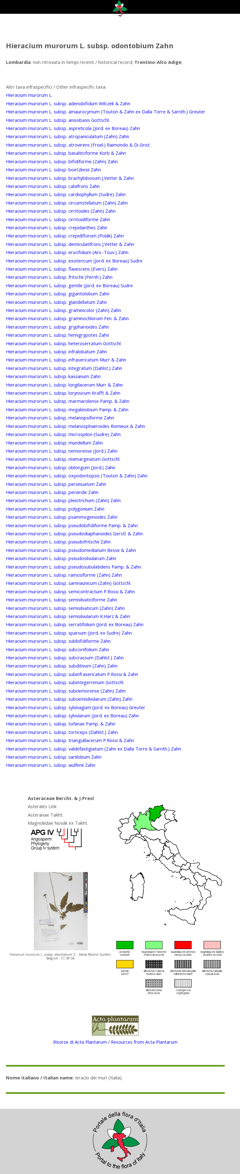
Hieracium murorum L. (29, 95)
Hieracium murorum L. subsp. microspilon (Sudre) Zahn (63, 434)
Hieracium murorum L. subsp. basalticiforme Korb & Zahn (66, 153)
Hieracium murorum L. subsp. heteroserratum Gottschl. (64, 343)
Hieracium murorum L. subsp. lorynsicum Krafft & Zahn (63, 393)
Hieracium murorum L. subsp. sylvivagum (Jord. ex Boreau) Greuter (75, 707)
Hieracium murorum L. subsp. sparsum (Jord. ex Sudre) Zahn (69, 633)
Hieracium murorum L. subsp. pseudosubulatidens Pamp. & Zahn (73, 567)
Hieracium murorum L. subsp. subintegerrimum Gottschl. (65, 682)
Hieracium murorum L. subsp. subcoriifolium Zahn (57, 649)
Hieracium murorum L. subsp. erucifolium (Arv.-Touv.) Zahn (67, 252)
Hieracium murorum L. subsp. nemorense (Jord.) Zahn (62, 451)
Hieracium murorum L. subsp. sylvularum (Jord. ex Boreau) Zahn (72, 715)
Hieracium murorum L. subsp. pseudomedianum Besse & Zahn (71, 550)
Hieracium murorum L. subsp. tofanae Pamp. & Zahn (60, 723)
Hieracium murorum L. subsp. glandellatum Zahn (56, 302)
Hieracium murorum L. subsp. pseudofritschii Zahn (58, 541)
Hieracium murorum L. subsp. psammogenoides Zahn (62, 517)
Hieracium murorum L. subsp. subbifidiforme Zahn (58, 641)
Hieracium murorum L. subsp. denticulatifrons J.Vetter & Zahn (70, 244)
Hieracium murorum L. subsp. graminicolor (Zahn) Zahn (63, 310)
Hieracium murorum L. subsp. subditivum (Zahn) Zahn (62, 665)
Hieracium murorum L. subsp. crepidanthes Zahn (56, 227)
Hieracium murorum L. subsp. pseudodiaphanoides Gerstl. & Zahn (74, 533)
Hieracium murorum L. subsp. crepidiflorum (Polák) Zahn (65, 235)
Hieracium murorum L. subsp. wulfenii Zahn (50, 765)
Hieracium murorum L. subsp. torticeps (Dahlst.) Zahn (62, 732)
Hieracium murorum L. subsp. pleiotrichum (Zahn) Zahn (63, 500)
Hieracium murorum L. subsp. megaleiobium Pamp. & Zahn (67, 409)
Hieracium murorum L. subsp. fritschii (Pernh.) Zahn (59, 277)
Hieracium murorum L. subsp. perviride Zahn (52, 492)
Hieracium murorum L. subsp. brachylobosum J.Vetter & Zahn (70, 178)
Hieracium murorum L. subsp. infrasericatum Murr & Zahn (66, 359)
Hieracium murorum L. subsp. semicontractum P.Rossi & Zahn (70, 591)
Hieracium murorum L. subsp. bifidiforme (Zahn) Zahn (62, 161)
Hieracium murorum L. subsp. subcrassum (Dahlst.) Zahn (65, 657)
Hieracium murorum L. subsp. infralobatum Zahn (56, 351)
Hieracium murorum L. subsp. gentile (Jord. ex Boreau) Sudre (69, 285)
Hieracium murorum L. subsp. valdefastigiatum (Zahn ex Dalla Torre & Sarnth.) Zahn (93, 748)
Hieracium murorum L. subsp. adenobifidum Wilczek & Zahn (68, 103)
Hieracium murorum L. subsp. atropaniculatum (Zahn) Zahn (67, 136)
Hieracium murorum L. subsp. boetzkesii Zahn (53, 169)
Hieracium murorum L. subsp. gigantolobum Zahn (57, 293)
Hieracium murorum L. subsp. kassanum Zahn (53, 376)
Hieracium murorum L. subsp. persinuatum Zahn (56, 484)
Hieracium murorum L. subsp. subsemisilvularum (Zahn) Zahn (69, 699)
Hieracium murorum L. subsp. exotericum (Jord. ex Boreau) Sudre (74, 260)
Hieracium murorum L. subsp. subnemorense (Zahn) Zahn (66, 691)
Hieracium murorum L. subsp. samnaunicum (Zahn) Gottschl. (68, 583)
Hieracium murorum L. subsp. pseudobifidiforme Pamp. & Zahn (72, 525)
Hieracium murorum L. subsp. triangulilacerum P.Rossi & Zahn (70, 740)
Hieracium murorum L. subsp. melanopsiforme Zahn (60, 417)
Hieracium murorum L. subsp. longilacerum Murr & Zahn (64, 385)
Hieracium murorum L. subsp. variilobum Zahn (54, 757)
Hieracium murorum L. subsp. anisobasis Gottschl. (58, 120)
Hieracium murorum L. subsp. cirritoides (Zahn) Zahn (61, 211)
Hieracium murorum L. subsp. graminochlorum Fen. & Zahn (67, 318)
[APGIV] (55, 850)
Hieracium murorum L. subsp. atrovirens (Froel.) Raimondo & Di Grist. (78, 145)
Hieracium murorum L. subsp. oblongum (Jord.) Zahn (60, 467)
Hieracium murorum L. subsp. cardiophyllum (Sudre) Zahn (66, 194)
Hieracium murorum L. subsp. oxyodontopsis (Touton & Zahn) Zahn (77, 475)
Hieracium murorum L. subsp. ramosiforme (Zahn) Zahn (64, 575)
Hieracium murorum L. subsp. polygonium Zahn (55, 509)
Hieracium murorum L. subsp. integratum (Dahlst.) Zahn (64, 368)
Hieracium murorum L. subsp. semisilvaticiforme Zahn (61, 599)
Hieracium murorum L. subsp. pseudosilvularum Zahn (61, 558)
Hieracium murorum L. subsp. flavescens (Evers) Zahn (62, 269)
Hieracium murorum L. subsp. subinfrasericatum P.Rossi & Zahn (72, 674)
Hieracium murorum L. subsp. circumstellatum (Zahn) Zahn (67, 203)
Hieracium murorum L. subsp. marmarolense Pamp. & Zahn (67, 401)
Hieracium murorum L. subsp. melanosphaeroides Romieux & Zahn (75, 426)
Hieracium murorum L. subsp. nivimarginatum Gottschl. (63, 459)
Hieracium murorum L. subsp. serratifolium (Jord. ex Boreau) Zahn (74, 624)
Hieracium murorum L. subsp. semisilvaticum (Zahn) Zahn (65, 608)
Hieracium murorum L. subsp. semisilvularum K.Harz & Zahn (68, 616)
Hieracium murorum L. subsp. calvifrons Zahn (53, 186)
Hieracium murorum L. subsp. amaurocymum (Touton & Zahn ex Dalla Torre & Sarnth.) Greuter (105, 111)
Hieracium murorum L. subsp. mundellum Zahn (54, 442)
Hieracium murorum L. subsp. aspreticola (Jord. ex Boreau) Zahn (73, 128)
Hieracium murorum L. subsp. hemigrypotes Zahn (57, 335)
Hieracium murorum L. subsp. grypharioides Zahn (57, 327)
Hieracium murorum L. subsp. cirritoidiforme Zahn (58, 219)
